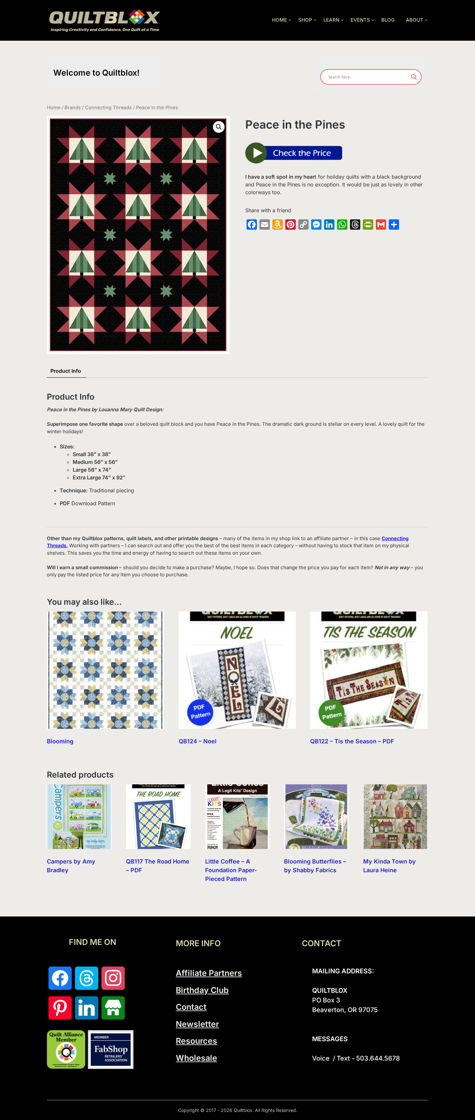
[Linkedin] (86, 1008)
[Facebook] (60, 978)
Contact (191, 1007)
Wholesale (196, 1058)
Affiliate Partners (209, 973)
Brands (73, 107)
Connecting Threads (108, 107)
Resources (196, 1041)
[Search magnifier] (413, 76)
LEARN (331, 20)
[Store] (113, 1008)
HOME (279, 20)
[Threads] (86, 978)
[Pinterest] (60, 1008)
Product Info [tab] (65, 371)
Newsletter (197, 1024)
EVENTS (360, 20)
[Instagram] (113, 978)
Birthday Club (202, 990)
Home (53, 107)
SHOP (305, 20)
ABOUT (414, 20)
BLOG (388, 20)
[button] (219, 127)
